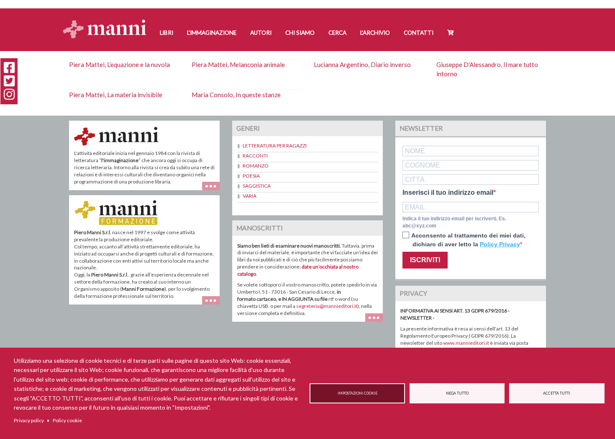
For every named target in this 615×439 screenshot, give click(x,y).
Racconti (255, 155)
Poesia (251, 176)
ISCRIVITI (425, 259)
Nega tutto (457, 393)
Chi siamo (300, 32)
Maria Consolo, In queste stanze (236, 94)
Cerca (337, 32)
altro (214, 304)
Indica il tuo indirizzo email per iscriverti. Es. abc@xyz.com (454, 222)
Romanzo (256, 166)
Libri (166, 32)
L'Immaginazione (211, 32)
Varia (249, 196)
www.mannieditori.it (466, 343)
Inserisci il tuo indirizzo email (447, 192)
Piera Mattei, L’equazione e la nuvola (119, 64)
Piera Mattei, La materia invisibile (115, 94)
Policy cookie (67, 420)
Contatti (418, 32)
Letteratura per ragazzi (275, 145)
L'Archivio (375, 32)
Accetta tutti (556, 393)
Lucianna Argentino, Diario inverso (362, 64)
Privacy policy (29, 420)
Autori (261, 32)
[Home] (108, 21)
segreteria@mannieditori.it (326, 306)
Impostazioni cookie (357, 393)
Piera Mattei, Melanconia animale (238, 64)
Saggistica (257, 186)
